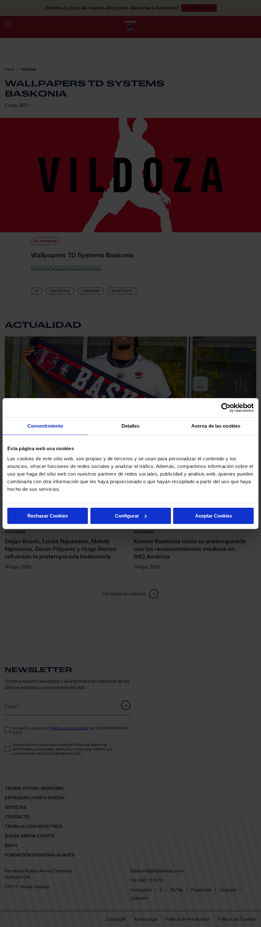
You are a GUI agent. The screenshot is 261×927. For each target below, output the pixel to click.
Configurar (127, 515)
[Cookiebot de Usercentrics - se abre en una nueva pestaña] (226, 407)
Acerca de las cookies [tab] (215, 426)
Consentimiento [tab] (45, 426)
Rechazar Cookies (47, 515)
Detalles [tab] (131, 426)
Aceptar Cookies (213, 515)
